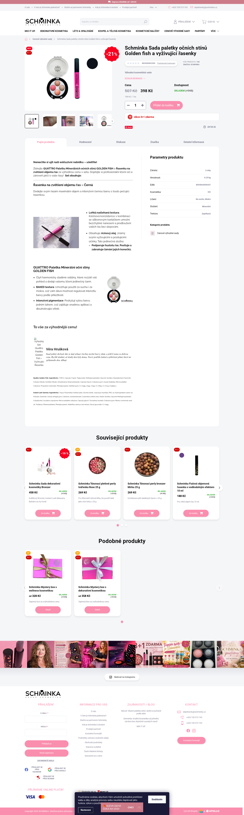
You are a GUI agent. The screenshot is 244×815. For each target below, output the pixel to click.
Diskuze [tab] (121, 142)
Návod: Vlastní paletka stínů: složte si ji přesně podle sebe (141, 712)
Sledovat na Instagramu (124, 677)
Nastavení (86, 810)
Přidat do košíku (163, 105)
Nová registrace (47, 753)
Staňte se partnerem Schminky (77, 7)
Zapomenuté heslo (45, 761)
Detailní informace (133, 78)
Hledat (145, 22)
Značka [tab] (154, 142)
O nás (27, 7)
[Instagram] (194, 730)
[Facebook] (188, 730)
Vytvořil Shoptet (191, 811)
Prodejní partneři (129, 7)
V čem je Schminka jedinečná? (47, 7)
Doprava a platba (93, 747)
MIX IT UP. (141, 726)
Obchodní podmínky (93, 742)
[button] (118, 525)
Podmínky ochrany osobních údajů (93, 738)
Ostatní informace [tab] (194, 142)
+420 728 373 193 (194, 717)
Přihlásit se (46, 744)
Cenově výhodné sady (168, 233)
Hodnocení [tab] (85, 142)
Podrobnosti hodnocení (166, 63)
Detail (47, 610)
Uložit (130, 127)
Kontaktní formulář (93, 733)
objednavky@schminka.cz (194, 712)
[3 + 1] (147, 465)
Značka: (191, 65)
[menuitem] (31, 31)
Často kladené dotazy (93, 751)
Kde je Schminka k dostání (106, 7)
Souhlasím (157, 799)
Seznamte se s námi (93, 756)
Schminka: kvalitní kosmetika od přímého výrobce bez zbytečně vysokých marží (141, 720)
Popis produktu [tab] (46, 142)
